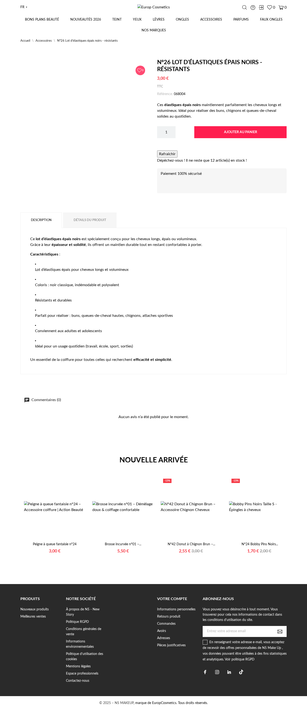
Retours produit (168, 616)
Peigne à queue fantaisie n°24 (55, 544)
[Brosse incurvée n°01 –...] (117, 540)
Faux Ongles (271, 19)
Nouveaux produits (34, 609)
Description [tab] (41, 220)
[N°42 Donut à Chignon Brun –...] (185, 540)
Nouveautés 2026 (85, 19)
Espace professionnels (82, 673)
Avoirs (161, 631)
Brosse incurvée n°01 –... (123, 544)
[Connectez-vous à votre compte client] (261, 7)
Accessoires (211, 19)
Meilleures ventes (33, 616)
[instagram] (217, 672)
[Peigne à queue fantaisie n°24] (48, 540)
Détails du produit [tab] (90, 220)
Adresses (163, 638)
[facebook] (205, 672)
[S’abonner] (280, 631)
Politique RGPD (77, 622)
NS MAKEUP (124, 703)
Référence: (165, 94)
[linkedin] (229, 672)
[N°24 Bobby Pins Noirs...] (254, 540)
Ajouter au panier (240, 132)
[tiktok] (241, 672)
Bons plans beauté (42, 19)
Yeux (137, 19)
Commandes (166, 623)
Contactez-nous (77, 680)
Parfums (241, 19)
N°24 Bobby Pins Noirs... (260, 544)
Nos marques (154, 30)
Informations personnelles (176, 609)
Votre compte (172, 599)
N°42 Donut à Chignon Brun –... (191, 544)
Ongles (182, 19)
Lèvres (159, 19)
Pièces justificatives (171, 645)
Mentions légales (78, 666)
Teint (117, 19)
